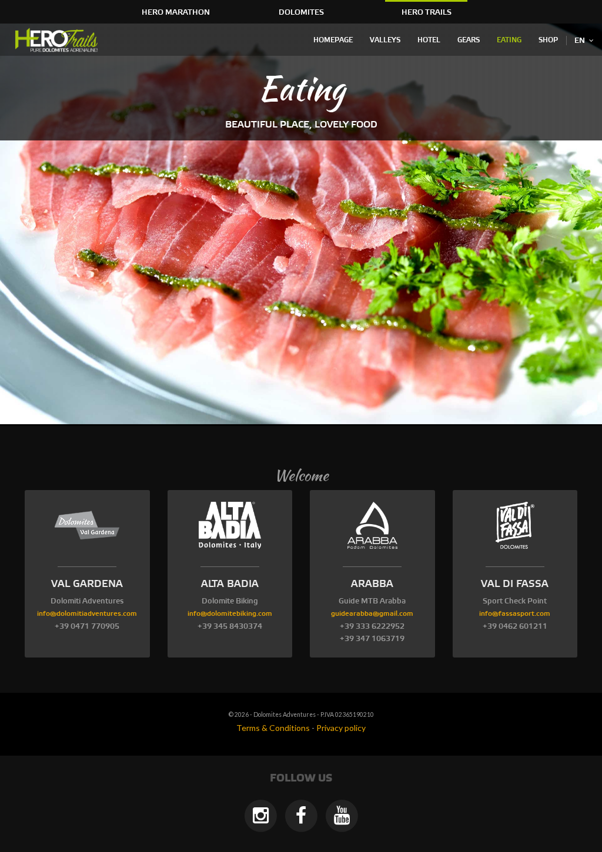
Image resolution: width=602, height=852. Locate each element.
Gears (468, 40)
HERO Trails (427, 12)
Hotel (428, 40)
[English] (59, 40)
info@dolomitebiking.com (230, 613)
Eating (509, 40)
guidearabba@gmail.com (372, 613)
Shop (548, 40)
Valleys (385, 40)
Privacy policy (341, 728)
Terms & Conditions (273, 728)
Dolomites (301, 12)
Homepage (333, 40)
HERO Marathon (176, 12)
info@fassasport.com (514, 613)
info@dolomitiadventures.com (87, 613)
